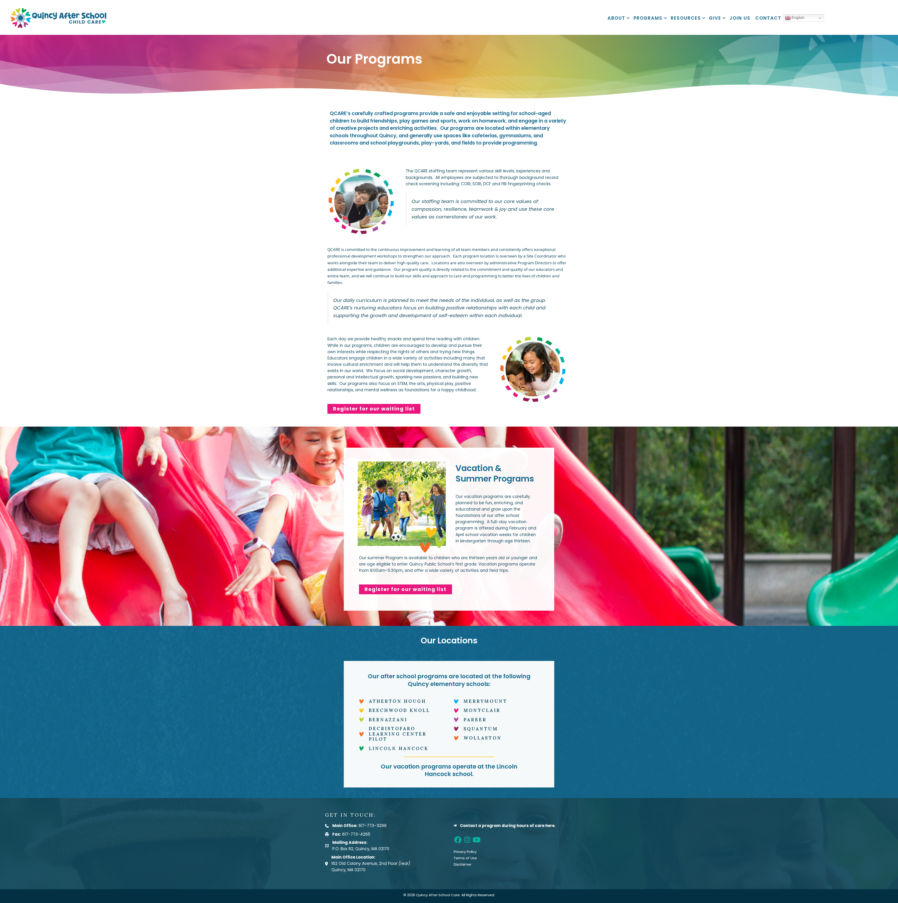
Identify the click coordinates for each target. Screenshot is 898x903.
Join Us (739, 18)
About (616, 18)
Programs (648, 18)
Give (715, 18)
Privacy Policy (465, 851)
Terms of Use (465, 858)
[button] (628, 18)
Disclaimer (462, 864)
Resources (686, 18)
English (797, 18)
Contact (768, 18)
